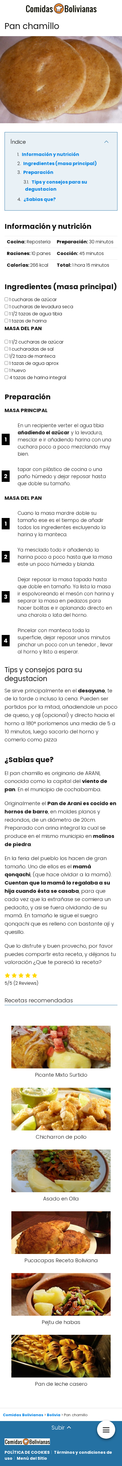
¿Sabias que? (40, 199)
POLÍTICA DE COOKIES (27, 1452)
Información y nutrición (50, 154)
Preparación (38, 172)
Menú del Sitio (32, 1458)
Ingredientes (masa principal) (60, 163)
